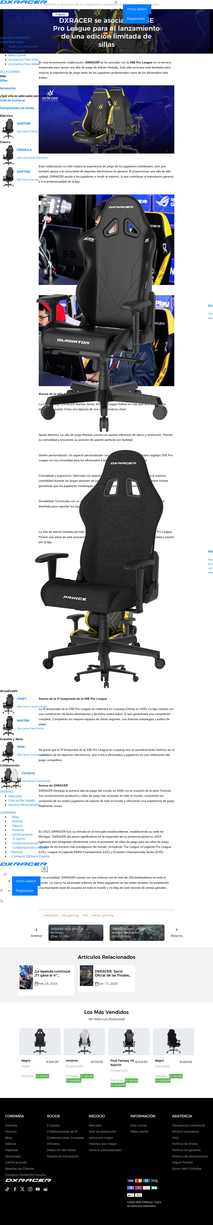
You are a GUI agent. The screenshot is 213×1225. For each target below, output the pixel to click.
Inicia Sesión (137, 9)
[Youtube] (39, 1189)
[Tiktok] (9, 1189)
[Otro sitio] (105, 33)
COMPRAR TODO (12, 42)
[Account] (116, 2)
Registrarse (136, 19)
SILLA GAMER (10, 72)
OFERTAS (6, 792)
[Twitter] (24, 1189)
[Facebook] (16, 1189)
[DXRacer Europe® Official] (23, 2)
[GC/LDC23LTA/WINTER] (84, 1041)
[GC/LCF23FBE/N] (173, 1041)
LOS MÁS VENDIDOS (15, 38)
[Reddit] (47, 1189)
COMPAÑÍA (8, 812)
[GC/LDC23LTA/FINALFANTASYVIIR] (129, 1041)
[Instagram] (32, 1189)
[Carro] (24, 901)
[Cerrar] (2, 890)
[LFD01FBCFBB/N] (40, 1041)
